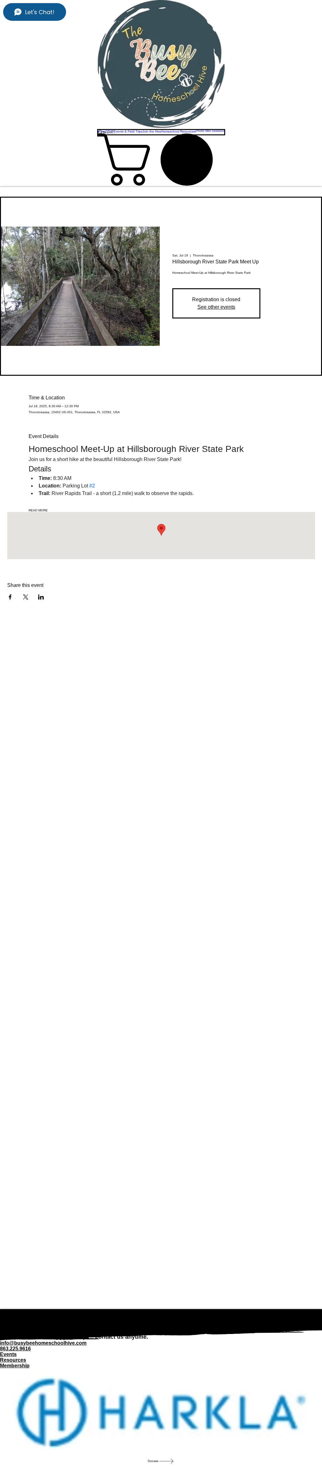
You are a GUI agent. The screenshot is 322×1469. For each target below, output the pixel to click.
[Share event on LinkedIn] (41, 596)
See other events (216, 307)
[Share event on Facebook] (10, 596)
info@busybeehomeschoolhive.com (43, 1343)
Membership (15, 1365)
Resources (13, 1360)
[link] (161, 159)
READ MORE (38, 510)
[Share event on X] (26, 596)
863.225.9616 (15, 1348)
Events (8, 1354)
